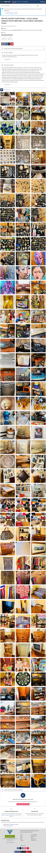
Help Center (33, 838)
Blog (21, 838)
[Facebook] (18, 848)
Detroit (9, 825)
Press (32, 837)
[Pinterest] (28, 848)
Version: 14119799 (10, 842)
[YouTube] (25, 848)
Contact (22, 840)
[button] (23, 48)
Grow (21, 837)
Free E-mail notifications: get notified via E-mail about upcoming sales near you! (29, 831)
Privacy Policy (33, 836)
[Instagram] (23, 848)
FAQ (21, 834)
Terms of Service (34, 834)
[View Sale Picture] (7, 99)
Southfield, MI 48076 (14, 824)
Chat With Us (11, 836)
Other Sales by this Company (12, 12)
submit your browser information (7, 814)
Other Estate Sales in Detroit (12, 13)
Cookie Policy (33, 840)
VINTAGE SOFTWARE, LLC (12, 838)
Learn (21, 836)
